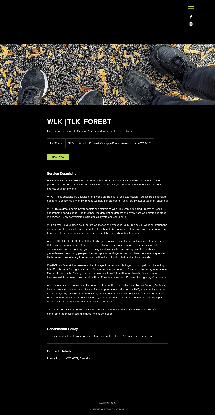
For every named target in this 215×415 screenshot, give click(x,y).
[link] (58, 157)
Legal (101, 403)
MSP (107, 403)
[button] (191, 8)
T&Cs (113, 403)
